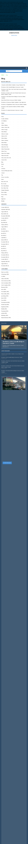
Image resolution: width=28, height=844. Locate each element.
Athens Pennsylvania (5, 149)
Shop (2, 196)
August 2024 (3, 211)
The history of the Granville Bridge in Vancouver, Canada (12, 87)
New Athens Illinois (5, 185)
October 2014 (4, 259)
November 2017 (4, 231)
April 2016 (3, 237)
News (2, 289)
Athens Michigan (4, 144)
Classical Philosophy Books (6, 170)
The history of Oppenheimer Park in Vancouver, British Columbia (13, 104)
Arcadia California (4, 118)
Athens (2, 123)
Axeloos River (4, 159)
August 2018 (3, 226)
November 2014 (4, 257)
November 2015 (4, 244)
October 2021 (4, 218)
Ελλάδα (2, 201)
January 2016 (3, 239)
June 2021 (3, 220)
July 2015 (3, 246)
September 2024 (4, 209)
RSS (7, 272)
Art (2, 276)
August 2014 (3, 263)
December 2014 (4, 254)
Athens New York (4, 146)
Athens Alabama (4, 125)
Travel (2, 300)
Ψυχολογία (3, 311)
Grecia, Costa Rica (5, 177)
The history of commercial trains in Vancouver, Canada (12, 110)
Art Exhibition (4, 120)
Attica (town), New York (6, 157)
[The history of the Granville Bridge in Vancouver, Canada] (14, 332)
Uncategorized (4, 302)
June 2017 (3, 233)
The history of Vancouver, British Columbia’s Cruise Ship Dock (13, 102)
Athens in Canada (4, 133)
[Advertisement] (14, 51)
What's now (3, 272)
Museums (3, 287)
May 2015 (3, 250)
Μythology (3, 315)
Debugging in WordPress (18, 7)
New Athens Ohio (4, 188)
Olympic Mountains (5, 190)
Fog (2, 175)
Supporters (3, 198)
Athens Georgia (4, 129)
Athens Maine (4, 142)
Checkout (3, 168)
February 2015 (4, 252)
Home (2, 179)
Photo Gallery (4, 192)
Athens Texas (4, 151)
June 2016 (3, 235)
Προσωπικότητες (4, 317)
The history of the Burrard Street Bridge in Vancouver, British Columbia (13, 97)
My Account (3, 183)
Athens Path (3, 278)
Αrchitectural (3, 304)
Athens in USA (4, 136)
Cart (2, 166)
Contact (3, 172)
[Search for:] (14, 71)
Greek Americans (4, 280)
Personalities (3, 291)
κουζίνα (2, 313)
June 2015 (3, 248)
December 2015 (4, 241)
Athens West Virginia (5, 153)
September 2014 (4, 261)
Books (2, 164)
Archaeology (3, 274)
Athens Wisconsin (4, 155)
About (2, 116)
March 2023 (3, 213)
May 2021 (3, 222)
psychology (3, 295)
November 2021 (4, 215)
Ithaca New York (4, 181)
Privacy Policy (4, 194)
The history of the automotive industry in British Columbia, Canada (12, 107)
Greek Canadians (4, 285)
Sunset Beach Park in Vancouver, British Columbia (11, 100)
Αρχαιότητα (3, 306)
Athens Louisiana (4, 140)
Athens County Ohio (5, 127)
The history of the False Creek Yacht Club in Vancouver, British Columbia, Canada (13, 90)
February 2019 (4, 224)
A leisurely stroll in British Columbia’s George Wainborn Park (13, 84)
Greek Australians (4, 282)
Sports (2, 298)
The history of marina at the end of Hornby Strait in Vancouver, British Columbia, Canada (13, 93)
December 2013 (4, 265)
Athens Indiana (4, 138)
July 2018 (3, 229)
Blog (2, 162)
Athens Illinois (4, 131)
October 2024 (4, 207)
